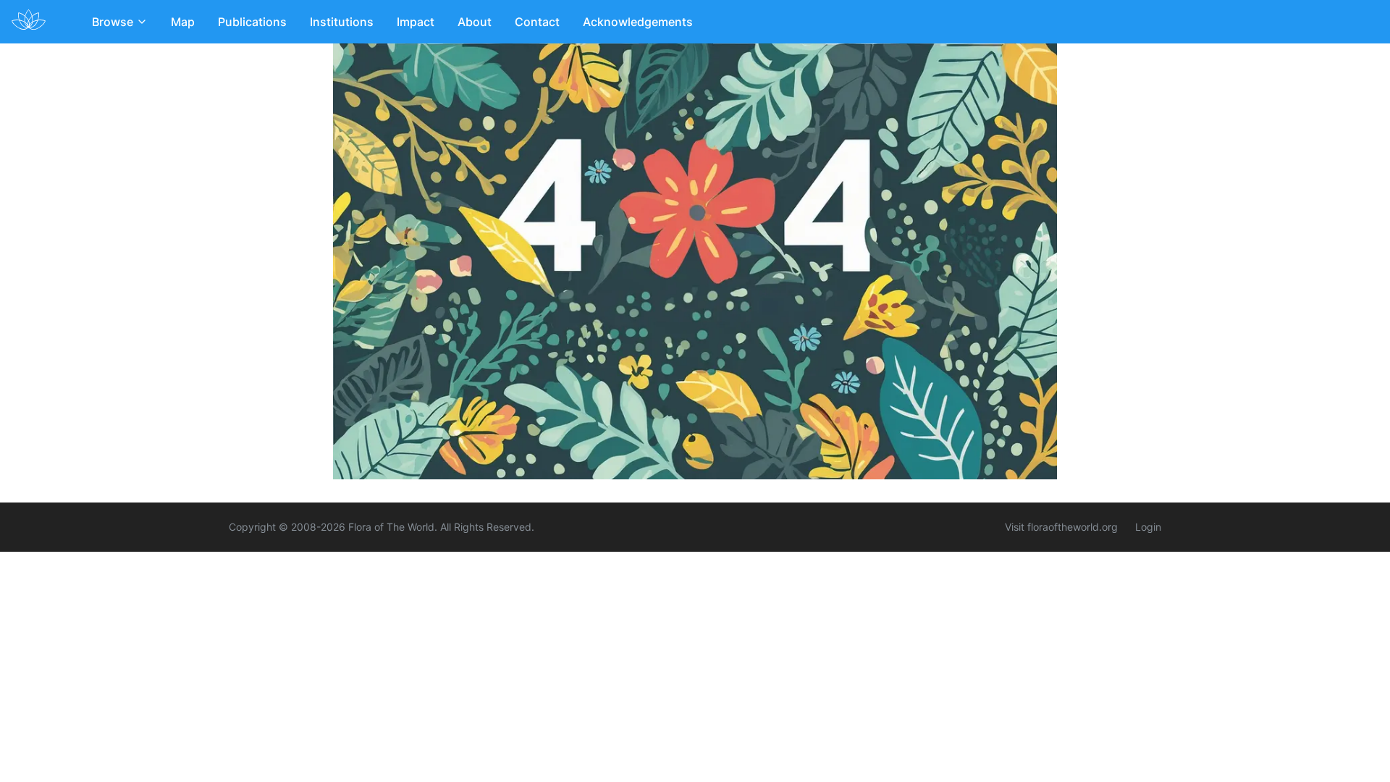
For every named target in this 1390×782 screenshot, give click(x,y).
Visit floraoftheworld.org (1061, 527)
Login (1148, 527)
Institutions (342, 21)
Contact (537, 21)
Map (183, 21)
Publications (252, 21)
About (475, 21)
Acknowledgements (638, 21)
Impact (415, 21)
